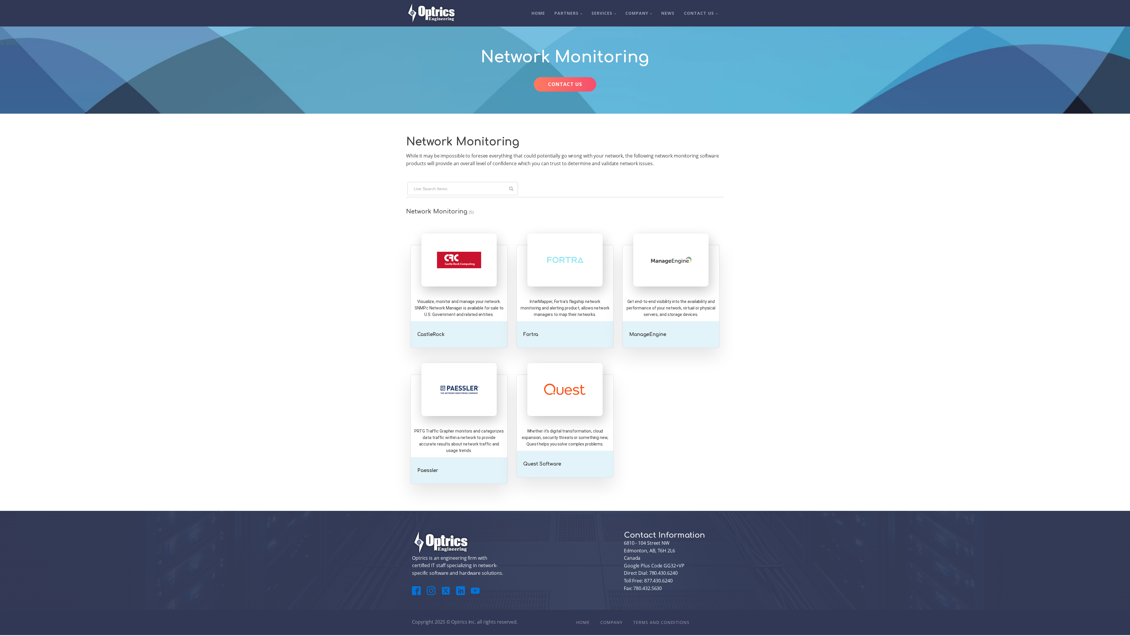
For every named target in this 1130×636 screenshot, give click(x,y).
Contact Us (699, 13)
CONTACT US (565, 84)
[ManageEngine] (671, 271)
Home (538, 13)
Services (601, 13)
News (667, 13)
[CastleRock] (459, 271)
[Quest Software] (565, 401)
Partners (566, 13)
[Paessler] (459, 401)
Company (636, 13)
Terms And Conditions (661, 622)
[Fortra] (565, 271)
